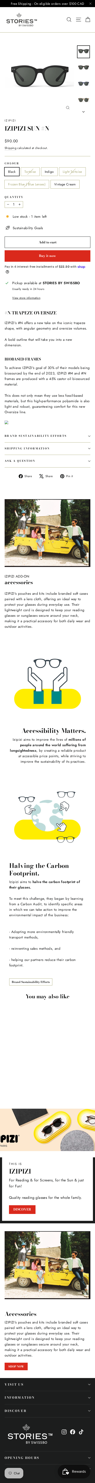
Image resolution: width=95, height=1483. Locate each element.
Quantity (14, 197)
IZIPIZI (10, 120)
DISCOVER (22, 1209)
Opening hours (22, 1457)
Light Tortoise (72, 171)
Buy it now (47, 255)
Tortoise (30, 171)
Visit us (14, 1384)
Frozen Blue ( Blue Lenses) (26, 184)
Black (12, 171)
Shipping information (27, 448)
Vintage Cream (65, 184)
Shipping (10, 148)
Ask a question (20, 461)
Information (20, 1397)
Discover (16, 1411)
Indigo (49, 171)
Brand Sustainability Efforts (36, 436)
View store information (26, 298)
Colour (12, 163)
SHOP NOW (16, 1366)
